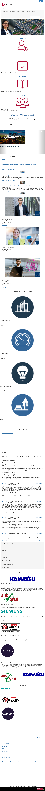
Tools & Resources (22, 76)
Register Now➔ (4, 255)
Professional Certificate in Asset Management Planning (16, 186)
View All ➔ (3, 159)
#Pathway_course (12, 169)
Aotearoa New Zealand (7, 445)
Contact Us (36, 1)
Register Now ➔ (4, 225)
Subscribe (38, 737)
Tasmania (4, 439)
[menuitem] (29, 1)
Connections (22, 95)
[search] (41, 17)
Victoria (4, 441)
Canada (25, 120)
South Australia (5, 437)
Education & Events (20, 11)
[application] (22, 27)
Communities (12, 11)
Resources (28, 11)
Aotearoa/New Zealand (6, 757)
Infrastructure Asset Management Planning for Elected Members (19, 164)
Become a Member (39, 483)
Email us (3, 768)
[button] (3, 142)
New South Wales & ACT (7, 433)
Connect (34, 11)
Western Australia (6, 443)
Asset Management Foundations (10, 175)
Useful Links (5, 14)
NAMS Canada (5, 447)
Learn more (32, 788)
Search (11, 14)
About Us (29, 1)
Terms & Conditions (39, 733)
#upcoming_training (5, 169)
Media (33, 1)
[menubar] (33, 1)
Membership (5, 11)
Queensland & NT (6, 435)
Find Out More (4, 483)
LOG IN (41, 1)
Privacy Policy (39, 735)
